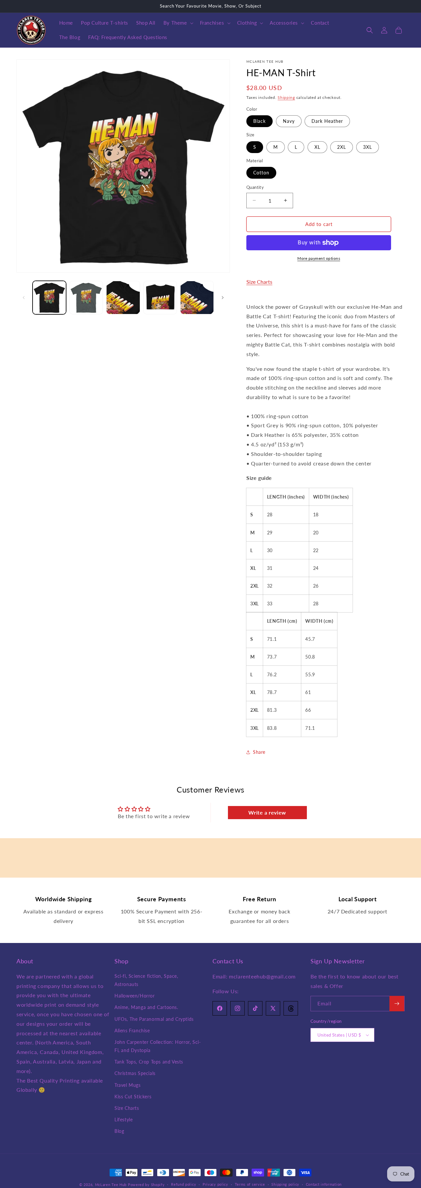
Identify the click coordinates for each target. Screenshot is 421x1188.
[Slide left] (23, 297)
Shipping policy (285, 1184)
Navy (289, 121)
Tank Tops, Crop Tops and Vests (148, 1062)
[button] (178, 23)
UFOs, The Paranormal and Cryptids (154, 1019)
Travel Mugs (127, 1085)
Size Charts (259, 282)
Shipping (286, 97)
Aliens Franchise (132, 1030)
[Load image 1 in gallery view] (49, 297)
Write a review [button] (267, 812)
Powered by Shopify (146, 1184)
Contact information (324, 1184)
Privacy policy (215, 1184)
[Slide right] (222, 297)
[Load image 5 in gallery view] (197, 297)
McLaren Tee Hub (111, 1184)
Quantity (255, 187)
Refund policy (183, 1184)
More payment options (318, 258)
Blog (119, 1131)
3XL (367, 147)
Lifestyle (123, 1119)
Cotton (261, 172)
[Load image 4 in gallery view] (160, 297)
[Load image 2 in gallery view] (86, 297)
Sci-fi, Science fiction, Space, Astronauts (146, 980)
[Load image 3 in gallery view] (123, 297)
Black (259, 121)
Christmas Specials (135, 1073)
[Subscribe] (396, 1003)
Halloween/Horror (134, 995)
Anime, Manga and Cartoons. (146, 1007)
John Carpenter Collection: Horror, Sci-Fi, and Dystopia (157, 1046)
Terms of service (250, 1184)
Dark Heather (327, 121)
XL (317, 147)
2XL (341, 147)
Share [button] (259, 752)
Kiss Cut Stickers (132, 1096)
